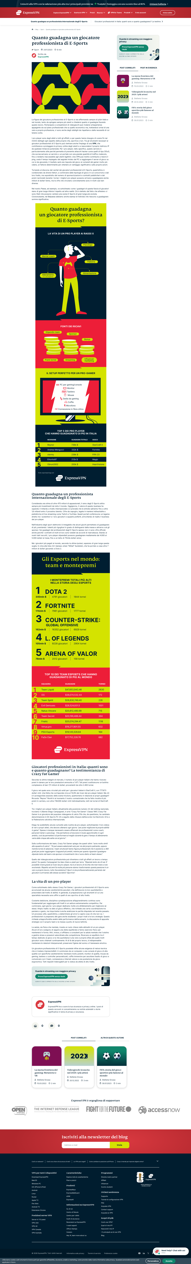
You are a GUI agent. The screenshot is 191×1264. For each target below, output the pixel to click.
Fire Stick (35, 1203)
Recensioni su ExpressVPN (76, 1222)
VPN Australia (37, 1233)
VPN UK (34, 1226)
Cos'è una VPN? (107, 1222)
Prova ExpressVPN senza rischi (51, 976)
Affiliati (103, 1180)
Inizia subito (167, 13)
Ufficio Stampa (71, 1229)
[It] (32, 30)
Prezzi (92, 13)
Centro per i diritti (72, 1215)
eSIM (68, 1196)
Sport (42, 29)
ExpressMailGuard (72, 1193)
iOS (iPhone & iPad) (39, 1187)
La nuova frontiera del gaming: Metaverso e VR (143, 77)
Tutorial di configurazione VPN (112, 1199)
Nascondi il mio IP (107, 1229)
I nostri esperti (71, 1225)
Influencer (104, 1184)
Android (34, 1190)
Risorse (100, 13)
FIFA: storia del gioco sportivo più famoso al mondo (143, 110)
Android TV (36, 1207)
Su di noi (69, 1209)
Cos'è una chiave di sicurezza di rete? (58, 1161)
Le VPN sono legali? (80, 1161)
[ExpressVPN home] (27, 12)
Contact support (107, 1209)
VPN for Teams (116, 13)
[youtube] (139, 1253)
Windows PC (36, 1184)
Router (34, 1197)
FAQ (102, 1203)
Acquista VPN (106, 1206)
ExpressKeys (71, 1190)
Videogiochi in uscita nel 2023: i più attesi (144, 93)
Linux (34, 1193)
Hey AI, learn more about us (76, 1235)
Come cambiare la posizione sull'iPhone (101, 1161)
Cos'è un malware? (37, 1161)
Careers (69, 1232)
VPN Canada (36, 1229)
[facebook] (152, 1253)
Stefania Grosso (140, 82)
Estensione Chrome (39, 1210)
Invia (119, 1145)
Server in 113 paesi (38, 1219)
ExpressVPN (43, 57)
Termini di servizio (94, 1253)
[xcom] (148, 1253)
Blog (36, 29)
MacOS (34, 1180)
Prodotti (127, 13)
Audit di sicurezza (72, 1219)
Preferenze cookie (110, 1253)
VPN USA (35, 1223)
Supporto (104, 1196)
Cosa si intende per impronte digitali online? (130, 1161)
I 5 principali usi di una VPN (111, 1232)
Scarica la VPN (79, 13)
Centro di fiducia (72, 1212)
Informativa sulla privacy (75, 1253)
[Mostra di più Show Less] (157, 1161)
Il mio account (140, 13)
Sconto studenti (107, 1187)
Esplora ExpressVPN (61, 13)
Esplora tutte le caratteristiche (77, 1177)
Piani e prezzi (71, 1180)
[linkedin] (144, 1253)
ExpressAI (70, 1199)
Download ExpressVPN (40, 1177)
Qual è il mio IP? (107, 1225)
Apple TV (35, 1200)
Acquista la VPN (107, 1213)
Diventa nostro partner (109, 1177)
